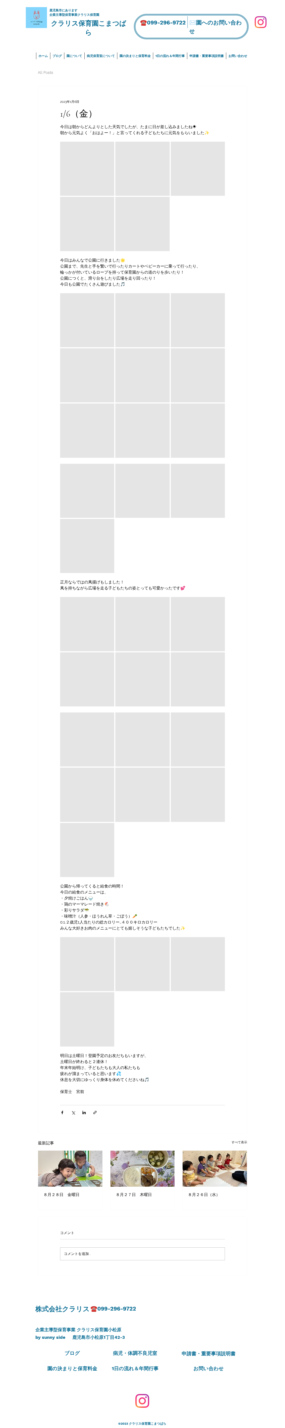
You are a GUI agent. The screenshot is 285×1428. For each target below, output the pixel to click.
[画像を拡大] (87, 169)
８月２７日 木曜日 (134, 1194)
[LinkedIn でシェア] (84, 1112)
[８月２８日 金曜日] (70, 1169)
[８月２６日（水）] (215, 1169)
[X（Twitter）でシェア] (73, 1112)
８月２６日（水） (204, 1194)
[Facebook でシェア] (62, 1112)
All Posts (45, 72)
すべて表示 (239, 1142)
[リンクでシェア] (95, 1112)
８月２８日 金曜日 (61, 1194)
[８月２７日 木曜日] (142, 1169)
